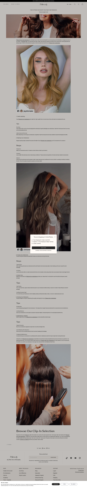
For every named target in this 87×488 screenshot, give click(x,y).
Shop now (43, 247)
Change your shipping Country (43, 250)
